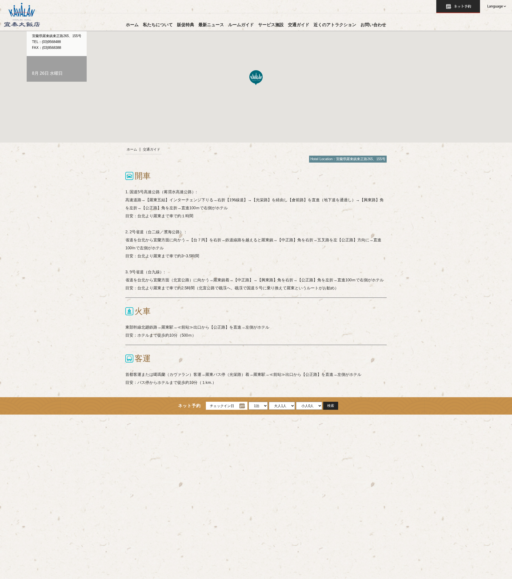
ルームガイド (241, 24)
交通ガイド (298, 24)
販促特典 (185, 24)
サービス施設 (271, 24)
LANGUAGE (496, 6)
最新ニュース (211, 24)
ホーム (132, 24)
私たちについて (158, 24)
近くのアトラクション (335, 24)
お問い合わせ (373, 24)
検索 (458, 6)
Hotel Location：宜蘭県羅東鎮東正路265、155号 (347, 159)
